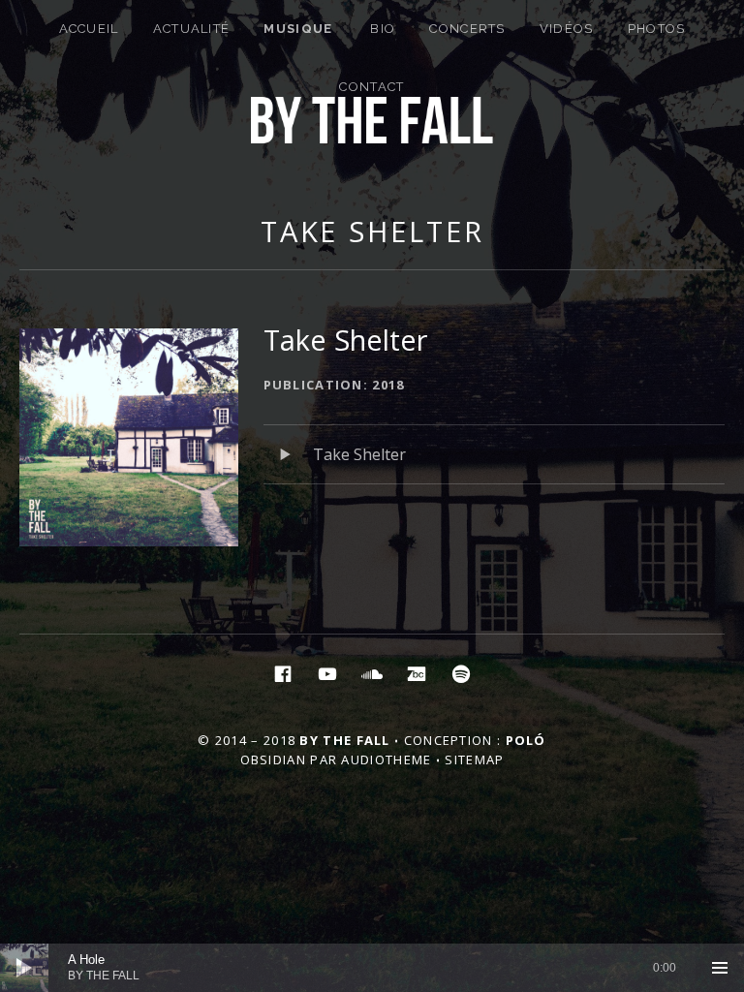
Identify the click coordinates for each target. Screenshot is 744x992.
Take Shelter (372, 231)
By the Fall (344, 740)
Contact (371, 86)
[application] (372, 968)
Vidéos (567, 28)
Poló (526, 740)
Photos (657, 28)
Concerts (467, 28)
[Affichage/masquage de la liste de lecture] (719, 967)
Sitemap (474, 759)
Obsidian (273, 759)
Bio (382, 28)
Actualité (192, 28)
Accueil (89, 28)
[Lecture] (24, 967)
